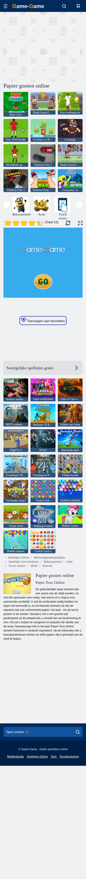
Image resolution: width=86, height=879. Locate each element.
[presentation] (6, 204)
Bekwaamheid (52, 561)
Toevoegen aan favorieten (45, 321)
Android (47, 566)
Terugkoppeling (69, 756)
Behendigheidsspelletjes (49, 557)
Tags (54, 756)
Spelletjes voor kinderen (23, 561)
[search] (78, 732)
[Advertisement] (42, 46)
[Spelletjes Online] (28, 6)
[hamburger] (5, 6)
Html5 (34, 566)
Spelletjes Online (18, 557)
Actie (69, 561)
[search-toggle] (64, 6)
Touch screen (16, 566)
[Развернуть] (80, 223)
